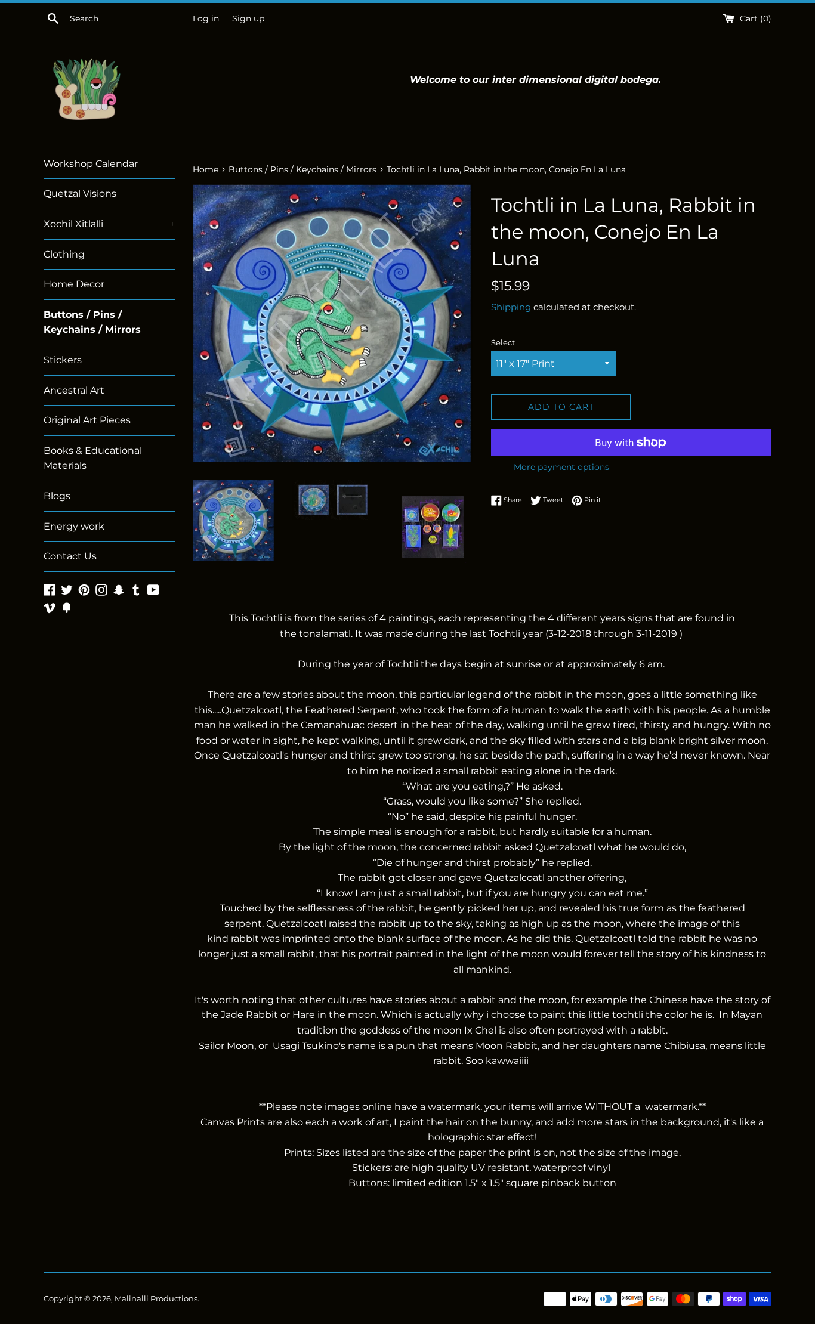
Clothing (64, 254)
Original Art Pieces (87, 420)
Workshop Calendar (91, 163)
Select (503, 342)
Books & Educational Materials (93, 458)
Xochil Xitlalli (109, 224)
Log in (206, 18)
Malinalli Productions (156, 1298)
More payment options (561, 467)
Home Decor (74, 284)
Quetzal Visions (80, 193)
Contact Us (70, 556)
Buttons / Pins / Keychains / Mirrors (92, 322)
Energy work (74, 526)
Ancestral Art (74, 390)
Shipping (511, 307)
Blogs (57, 496)
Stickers (63, 360)
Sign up (248, 18)
